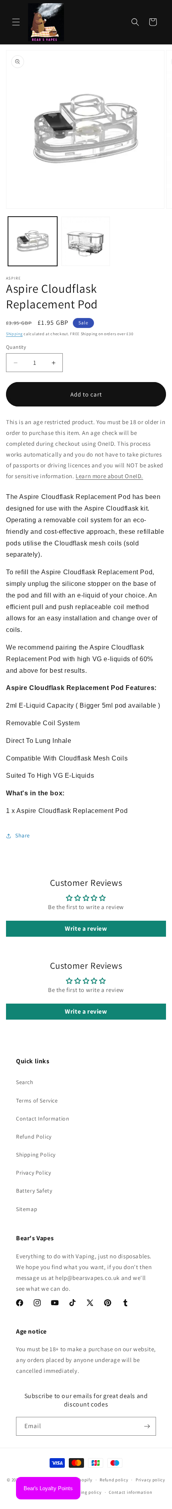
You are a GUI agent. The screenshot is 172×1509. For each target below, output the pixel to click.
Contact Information (42, 1118)
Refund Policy (34, 1136)
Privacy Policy (33, 1172)
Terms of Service (37, 1100)
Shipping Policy (36, 1154)
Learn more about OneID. (109, 476)
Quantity (16, 347)
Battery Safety (34, 1190)
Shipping (14, 333)
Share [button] (22, 835)
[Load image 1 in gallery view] (32, 241)
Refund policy (114, 1480)
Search (25, 1082)
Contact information (130, 1492)
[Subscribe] (147, 1426)
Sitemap (26, 1209)
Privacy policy (150, 1480)
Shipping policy (85, 1492)
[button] (16, 22)
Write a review (86, 928)
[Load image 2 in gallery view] (85, 241)
